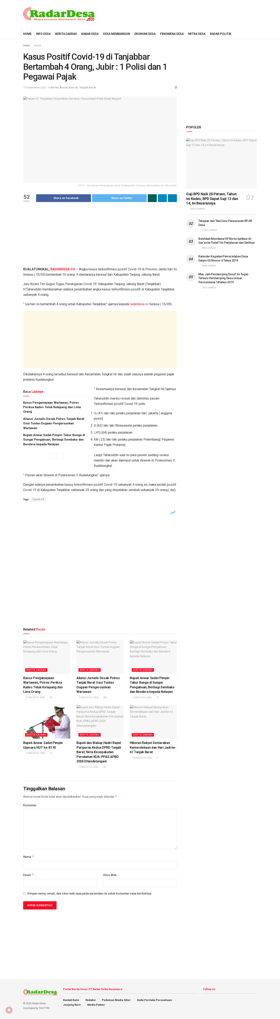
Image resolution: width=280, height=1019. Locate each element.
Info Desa (43, 33)
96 (50, 697)
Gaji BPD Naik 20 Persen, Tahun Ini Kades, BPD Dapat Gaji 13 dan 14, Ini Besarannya (212, 198)
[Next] (60, 456)
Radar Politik (220, 33)
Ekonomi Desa (145, 33)
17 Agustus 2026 (141, 697)
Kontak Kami (71, 1000)
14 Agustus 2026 (88, 767)
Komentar (30, 805)
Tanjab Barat (87, 87)
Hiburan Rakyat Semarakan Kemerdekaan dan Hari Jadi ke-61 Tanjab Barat (153, 747)
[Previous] (52, 456)
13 (157, 697)
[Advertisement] (182, 14)
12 (50, 753)
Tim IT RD (44, 1008)
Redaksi (90, 1000)
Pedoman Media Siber (116, 1000)
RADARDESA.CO (62, 269)
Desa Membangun (116, 33)
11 (157, 757)
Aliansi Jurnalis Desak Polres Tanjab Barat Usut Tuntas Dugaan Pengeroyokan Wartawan (53, 423)
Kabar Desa (90, 33)
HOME (27, 33)
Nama (28, 857)
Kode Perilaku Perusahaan (154, 1000)
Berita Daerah (66, 33)
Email (28, 875)
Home (26, 45)
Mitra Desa (196, 33)
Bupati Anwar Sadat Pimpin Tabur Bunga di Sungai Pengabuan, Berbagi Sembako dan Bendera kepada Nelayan (54, 439)
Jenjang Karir (72, 1004)
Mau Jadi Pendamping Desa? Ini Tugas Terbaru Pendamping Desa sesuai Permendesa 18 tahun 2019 (223, 278)
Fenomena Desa (172, 33)
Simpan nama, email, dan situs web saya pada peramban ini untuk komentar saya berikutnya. (89, 893)
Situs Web (109, 875)
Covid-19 (38, 499)
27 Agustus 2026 (35, 697)
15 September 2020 (34, 87)
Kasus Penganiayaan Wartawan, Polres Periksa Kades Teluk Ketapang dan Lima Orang (52, 407)
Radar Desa (39, 1003)
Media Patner (96, 1004)
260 (104, 697)
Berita (37, 45)
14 (103, 767)
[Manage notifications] (9, 1010)
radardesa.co (139, 304)
